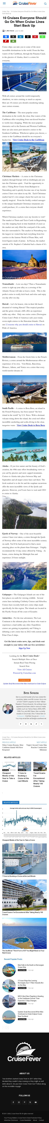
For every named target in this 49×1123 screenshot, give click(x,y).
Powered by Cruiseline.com (24, 672)
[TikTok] (36, 724)
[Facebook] (6, 37)
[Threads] (27, 37)
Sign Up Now (24, 648)
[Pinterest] (35, 37)
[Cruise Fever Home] (24, 3)
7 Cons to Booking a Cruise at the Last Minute (18, 876)
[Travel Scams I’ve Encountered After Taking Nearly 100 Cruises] (40, 766)
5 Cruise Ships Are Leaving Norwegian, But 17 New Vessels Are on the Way (30, 983)
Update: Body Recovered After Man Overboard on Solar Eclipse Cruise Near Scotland (30, 1014)
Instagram (20, 716)
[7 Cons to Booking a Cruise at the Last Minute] (24, 766)
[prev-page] (3, 1027)
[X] (13, 37)
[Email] (13, 41)
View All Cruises (24, 669)
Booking (5, 770)
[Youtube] (36, 1102)
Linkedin (42, 716)
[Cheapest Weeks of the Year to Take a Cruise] (9, 766)
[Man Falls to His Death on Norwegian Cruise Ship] (9, 970)
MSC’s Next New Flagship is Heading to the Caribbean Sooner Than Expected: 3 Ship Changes (31, 998)
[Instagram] (26, 724)
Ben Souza (10, 31)
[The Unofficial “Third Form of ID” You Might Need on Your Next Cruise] (24, 933)
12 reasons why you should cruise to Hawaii (23, 324)
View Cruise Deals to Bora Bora (31, 425)
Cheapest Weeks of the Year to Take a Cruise (18, 840)
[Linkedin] (20, 37)
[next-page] (7, 1027)
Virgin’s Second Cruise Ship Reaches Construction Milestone (36, 747)
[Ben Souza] (3, 31)
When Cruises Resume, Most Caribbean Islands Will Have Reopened (12, 747)
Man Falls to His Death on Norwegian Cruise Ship (24, 684)
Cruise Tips (5, 11)
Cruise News (22, 970)
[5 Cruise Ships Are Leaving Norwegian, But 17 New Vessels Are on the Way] (9, 985)
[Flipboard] (6, 41)
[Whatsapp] (42, 37)
